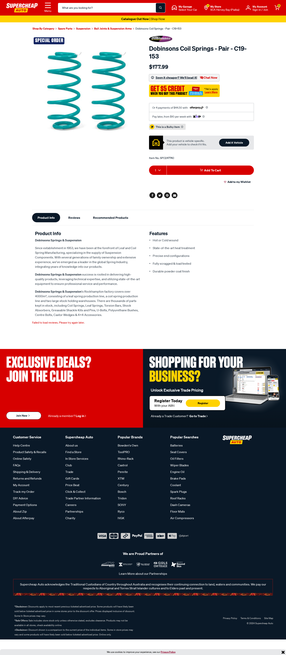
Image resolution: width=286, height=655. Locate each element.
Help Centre (21, 445)
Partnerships (74, 511)
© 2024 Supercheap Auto (259, 623)
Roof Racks (178, 498)
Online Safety (22, 459)
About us (71, 445)
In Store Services (76, 459)
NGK (121, 518)
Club (68, 465)
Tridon (122, 498)
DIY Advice (20, 498)
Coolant (175, 485)
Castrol (123, 465)
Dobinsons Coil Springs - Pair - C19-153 (158, 28)
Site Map (268, 618)
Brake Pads (178, 478)
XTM (121, 478)
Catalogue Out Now (143, 19)
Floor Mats (177, 511)
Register (203, 403)
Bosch (122, 492)
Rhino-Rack (126, 459)
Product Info (46, 218)
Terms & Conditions (250, 618)
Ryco (121, 511)
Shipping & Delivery (26, 472)
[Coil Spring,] (86, 89)
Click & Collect (75, 492)
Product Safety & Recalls (29, 452)
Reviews (74, 218)
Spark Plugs (178, 492)
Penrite (123, 472)
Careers (70, 505)
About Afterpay (23, 518)
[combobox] (158, 170)
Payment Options (25, 505)
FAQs (16, 465)
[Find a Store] (206, 8)
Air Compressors (182, 518)
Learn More (211, 92)
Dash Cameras (180, 505)
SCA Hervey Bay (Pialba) (224, 9)
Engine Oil (177, 472)
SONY (122, 505)
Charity (70, 518)
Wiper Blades (179, 465)
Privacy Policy (168, 652)
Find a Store (73, 452)
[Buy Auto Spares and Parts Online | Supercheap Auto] (22, 7)
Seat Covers (178, 452)
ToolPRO (124, 452)
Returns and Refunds (27, 478)
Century (123, 485)
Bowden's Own (128, 445)
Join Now (22, 415)
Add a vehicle (234, 142)
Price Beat (72, 485)
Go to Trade (197, 416)
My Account (21, 485)
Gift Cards (72, 478)
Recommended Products (110, 218)
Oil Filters (176, 459)
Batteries (176, 445)
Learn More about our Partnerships (143, 574)
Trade (69, 472)
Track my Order (23, 492)
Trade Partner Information (83, 498)
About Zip (20, 511)
